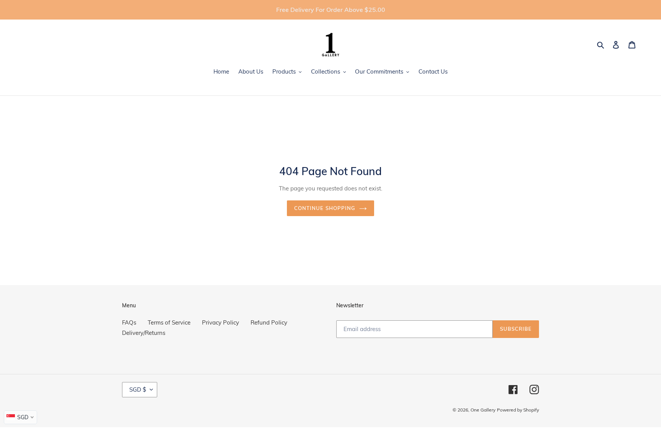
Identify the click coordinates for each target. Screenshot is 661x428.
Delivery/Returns (143, 332)
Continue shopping (324, 208)
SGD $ (137, 389)
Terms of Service (169, 322)
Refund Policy (269, 322)
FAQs (129, 322)
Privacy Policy (220, 322)
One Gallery (483, 410)
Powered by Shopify (518, 410)
